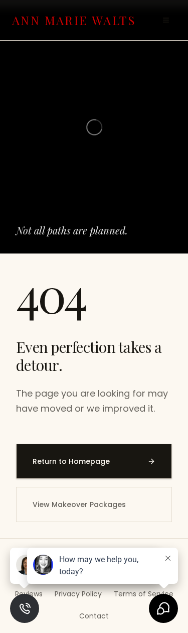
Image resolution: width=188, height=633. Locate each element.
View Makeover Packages (79, 504)
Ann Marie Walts (74, 20)
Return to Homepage (71, 461)
